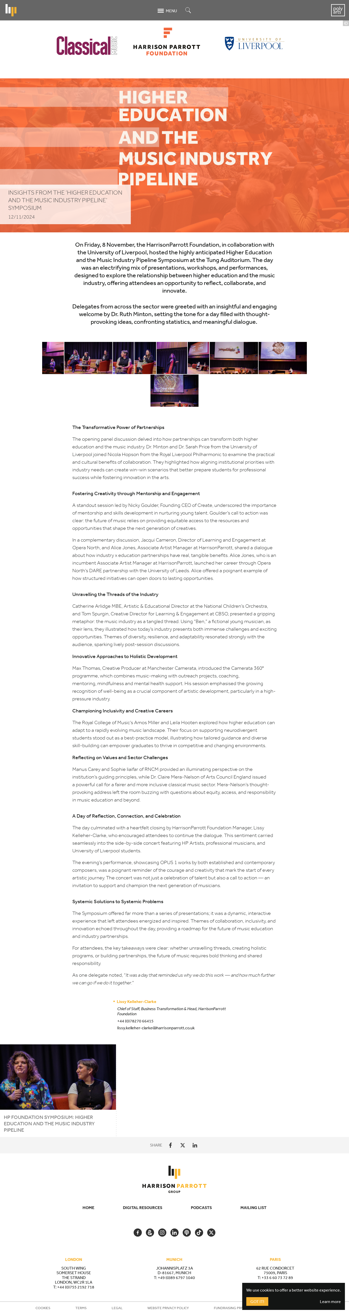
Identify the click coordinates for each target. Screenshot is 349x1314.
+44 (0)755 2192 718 (75, 1286)
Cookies (43, 1308)
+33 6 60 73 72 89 (277, 1277)
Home (88, 1207)
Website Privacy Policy (168, 1308)
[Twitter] (183, 1145)
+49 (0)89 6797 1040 (176, 1277)
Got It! (257, 1301)
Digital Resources (142, 1207)
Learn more (330, 1301)
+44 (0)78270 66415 (135, 1020)
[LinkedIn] (195, 1145)
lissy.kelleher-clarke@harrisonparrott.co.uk (156, 1027)
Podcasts (201, 1207)
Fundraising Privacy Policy (238, 1308)
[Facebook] (170, 1145)
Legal (117, 1308)
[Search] (188, 10)
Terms (81, 1308)
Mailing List (253, 1207)
